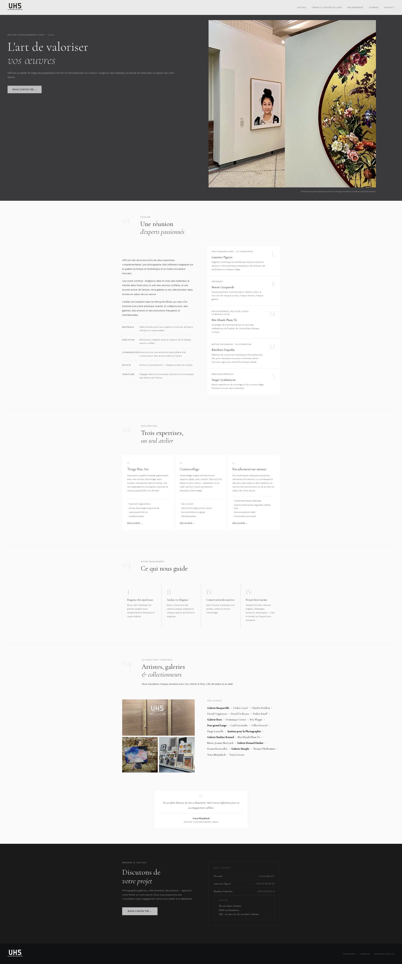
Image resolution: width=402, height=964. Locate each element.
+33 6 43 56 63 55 (265, 883)
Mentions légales (384, 954)
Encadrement (355, 7)
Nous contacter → (25, 89)
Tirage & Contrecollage (327, 7)
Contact (389, 7)
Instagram (349, 954)
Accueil (302, 7)
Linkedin (364, 954)
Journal (374, 7)
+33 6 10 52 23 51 (266, 891)
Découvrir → (135, 523)
